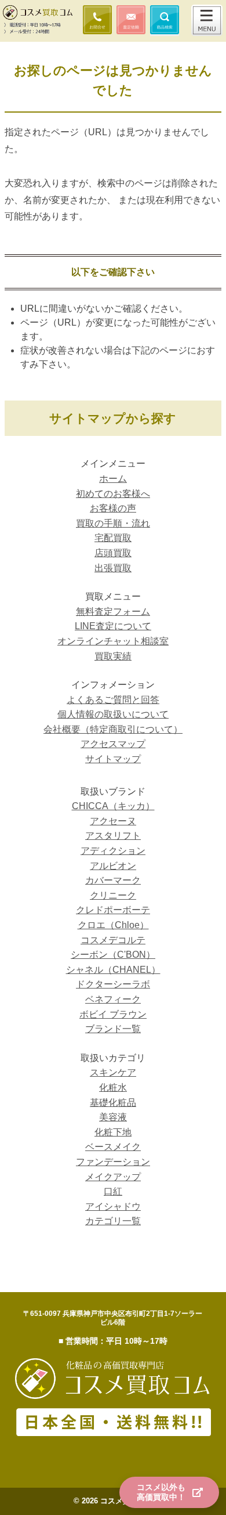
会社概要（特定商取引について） (113, 729)
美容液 (113, 1117)
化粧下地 (113, 1132)
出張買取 (113, 568)
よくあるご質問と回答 (113, 700)
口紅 (113, 1191)
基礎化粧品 (113, 1103)
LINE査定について (113, 626)
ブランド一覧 (113, 1029)
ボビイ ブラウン (113, 1014)
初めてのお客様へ (113, 494)
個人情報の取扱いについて (113, 714)
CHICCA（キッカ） (113, 806)
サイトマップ (113, 759)
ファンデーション (113, 1162)
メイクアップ (113, 1177)
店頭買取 (113, 553)
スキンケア (113, 1072)
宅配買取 (113, 538)
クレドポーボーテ (113, 910)
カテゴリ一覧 (113, 1221)
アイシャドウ (113, 1206)
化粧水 (113, 1087)
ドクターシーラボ (113, 984)
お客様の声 (113, 508)
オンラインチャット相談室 (113, 641)
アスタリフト (113, 836)
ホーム (113, 479)
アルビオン (113, 866)
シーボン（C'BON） (113, 955)
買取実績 (113, 656)
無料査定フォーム (113, 611)
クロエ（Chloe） (113, 925)
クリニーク (113, 895)
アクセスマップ (113, 744)
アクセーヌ (113, 821)
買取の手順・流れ (113, 523)
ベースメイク (113, 1147)
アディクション (113, 851)
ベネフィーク (113, 999)
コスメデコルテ (113, 940)
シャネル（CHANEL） (113, 970)
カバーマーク (113, 880)
